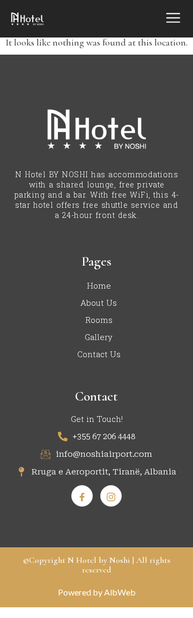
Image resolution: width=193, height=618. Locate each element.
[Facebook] (82, 496)
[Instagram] (111, 496)
